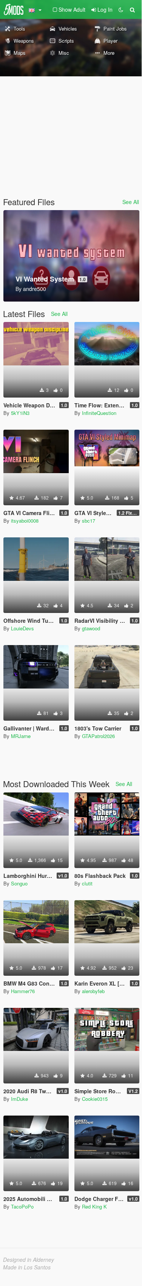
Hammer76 (23, 991)
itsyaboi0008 (25, 520)
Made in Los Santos (27, 1267)
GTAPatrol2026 (98, 736)
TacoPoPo (22, 1206)
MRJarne (21, 736)
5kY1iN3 (20, 412)
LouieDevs (22, 628)
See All (130, 202)
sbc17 (88, 520)
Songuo (19, 883)
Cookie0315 (95, 1098)
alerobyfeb (93, 991)
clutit (87, 883)
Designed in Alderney (28, 1259)
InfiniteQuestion (99, 412)
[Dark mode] (121, 9)
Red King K (94, 1206)
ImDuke (19, 1098)
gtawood (91, 628)
